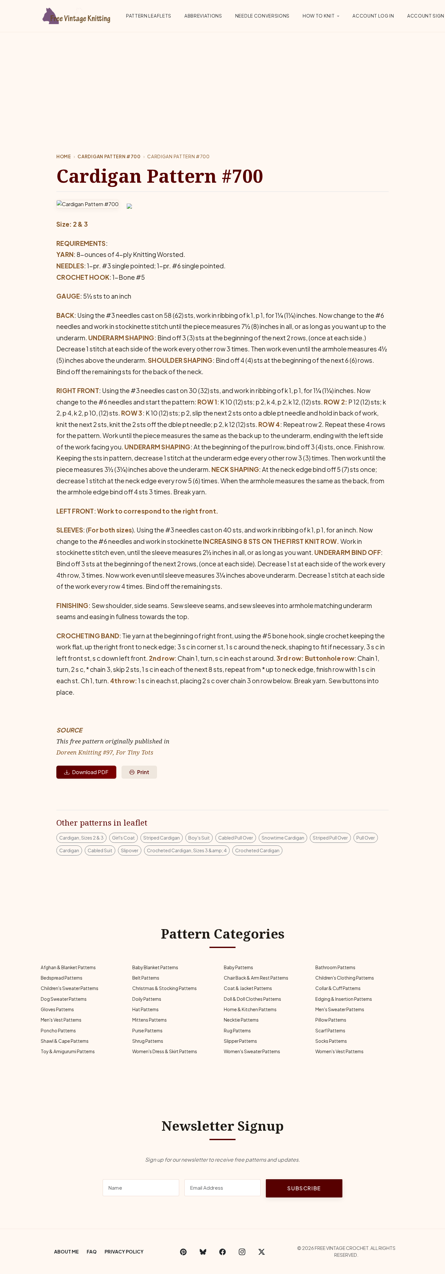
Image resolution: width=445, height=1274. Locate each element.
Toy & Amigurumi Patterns (68, 1051)
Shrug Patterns (147, 1041)
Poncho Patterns (58, 1030)
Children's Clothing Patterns (344, 978)
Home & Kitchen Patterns (250, 1009)
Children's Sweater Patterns (69, 988)
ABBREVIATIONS (203, 16)
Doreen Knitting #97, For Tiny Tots (104, 752)
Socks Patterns (331, 1041)
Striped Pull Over (330, 838)
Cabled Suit (100, 850)
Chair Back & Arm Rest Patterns (256, 978)
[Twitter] (261, 1251)
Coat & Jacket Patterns (248, 988)
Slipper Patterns (240, 1041)
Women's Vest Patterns (339, 1051)
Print (143, 772)
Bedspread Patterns (61, 978)
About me (66, 1251)
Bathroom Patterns (335, 967)
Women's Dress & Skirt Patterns (164, 1051)
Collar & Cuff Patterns (338, 988)
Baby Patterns (238, 967)
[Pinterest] (183, 1251)
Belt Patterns (145, 978)
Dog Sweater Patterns (64, 999)
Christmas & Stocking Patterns (164, 988)
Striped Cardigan (161, 838)
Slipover (129, 850)
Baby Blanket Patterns (155, 967)
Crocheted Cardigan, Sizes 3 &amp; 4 (187, 850)
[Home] (77, 14)
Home (63, 156)
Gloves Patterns (57, 1009)
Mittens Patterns (149, 1020)
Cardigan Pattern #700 (109, 156)
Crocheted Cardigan (257, 850)
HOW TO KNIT (319, 16)
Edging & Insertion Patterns (343, 999)
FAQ (92, 1251)
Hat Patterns (145, 1009)
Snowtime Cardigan (283, 838)
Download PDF (90, 772)
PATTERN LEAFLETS (148, 16)
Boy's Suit (199, 838)
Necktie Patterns (241, 1020)
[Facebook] (222, 1251)
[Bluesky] (203, 1251)
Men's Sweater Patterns (339, 1009)
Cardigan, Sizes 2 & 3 (81, 838)
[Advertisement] (222, 81)
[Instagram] (242, 1251)
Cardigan (69, 850)
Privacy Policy (124, 1251)
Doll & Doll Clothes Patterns (252, 999)
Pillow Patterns (330, 1020)
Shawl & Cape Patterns (65, 1041)
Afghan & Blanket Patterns (68, 967)
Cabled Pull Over (235, 838)
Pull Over (365, 838)
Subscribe (304, 1188)
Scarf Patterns (330, 1030)
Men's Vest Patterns (61, 1020)
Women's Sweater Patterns (252, 1051)
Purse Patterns (147, 1030)
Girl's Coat (123, 838)
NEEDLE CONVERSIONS (262, 16)
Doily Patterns (146, 999)
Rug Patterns (237, 1030)
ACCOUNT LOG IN (373, 16)
